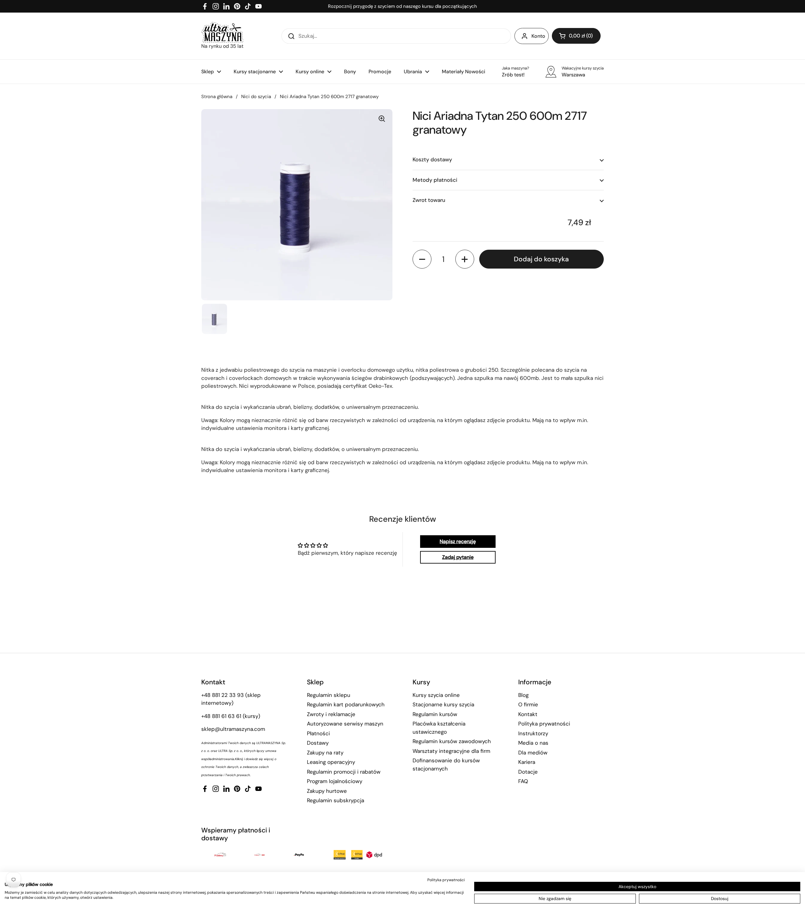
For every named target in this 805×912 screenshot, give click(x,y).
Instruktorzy (533, 733)
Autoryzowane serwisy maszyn (345, 723)
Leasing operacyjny (331, 762)
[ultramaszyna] (222, 32)
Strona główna (216, 96)
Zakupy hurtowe (327, 790)
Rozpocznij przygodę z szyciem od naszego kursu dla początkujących (402, 6)
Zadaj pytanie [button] (458, 557)
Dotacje (528, 771)
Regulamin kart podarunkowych (346, 704)
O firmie (528, 704)
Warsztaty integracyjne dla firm (451, 751)
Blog (523, 695)
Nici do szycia (256, 96)
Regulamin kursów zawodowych (452, 741)
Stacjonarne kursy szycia (443, 704)
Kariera (526, 762)
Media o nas (533, 742)
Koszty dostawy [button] (432, 159)
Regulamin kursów (435, 714)
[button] (576, 36)
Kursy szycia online (436, 695)
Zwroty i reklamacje (331, 714)
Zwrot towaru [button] (429, 200)
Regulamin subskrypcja (335, 800)
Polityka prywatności (544, 723)
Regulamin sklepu (328, 695)
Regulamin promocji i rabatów (343, 771)
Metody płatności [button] (435, 179)
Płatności (318, 733)
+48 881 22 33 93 (222, 695)
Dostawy (318, 742)
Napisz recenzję (458, 541)
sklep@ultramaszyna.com (233, 729)
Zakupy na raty (325, 752)
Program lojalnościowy (334, 781)
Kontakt (527, 714)
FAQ (523, 781)
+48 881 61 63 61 (221, 716)
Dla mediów (532, 752)
